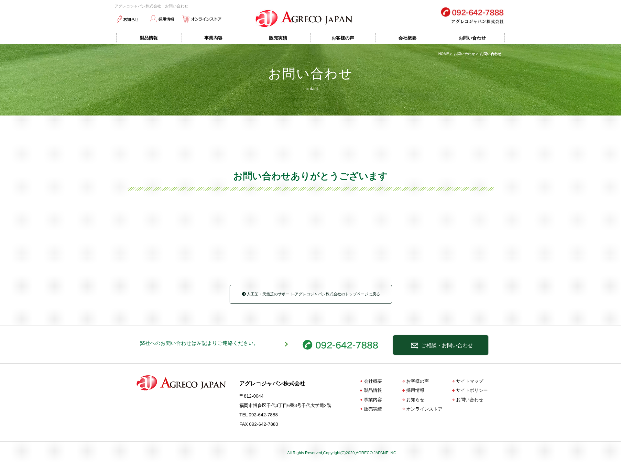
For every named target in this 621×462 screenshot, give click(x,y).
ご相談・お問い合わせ (446, 345)
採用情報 (415, 390)
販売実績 (278, 37)
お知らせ (415, 399)
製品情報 (149, 37)
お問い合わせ (472, 37)
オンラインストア (424, 409)
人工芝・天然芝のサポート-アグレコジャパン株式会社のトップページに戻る (313, 294)
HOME (443, 54)
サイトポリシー (472, 390)
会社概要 (407, 37)
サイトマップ (469, 381)
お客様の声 (343, 37)
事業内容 (213, 37)
